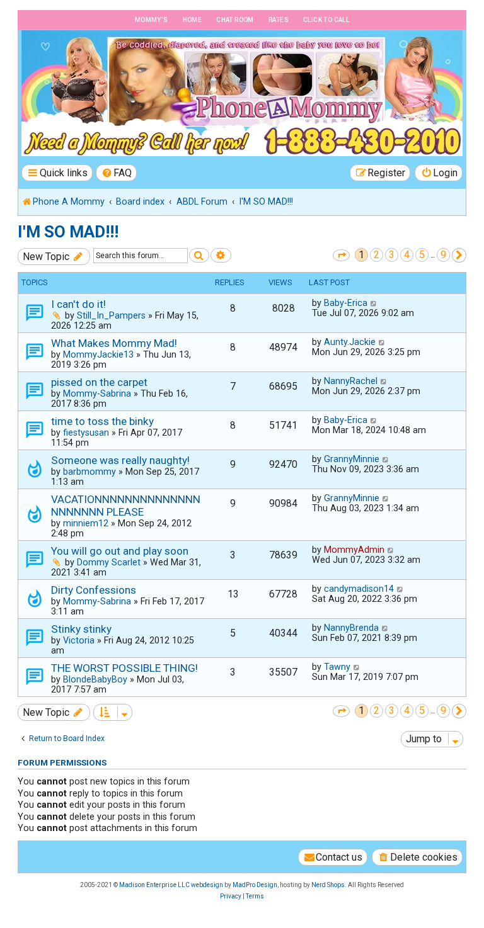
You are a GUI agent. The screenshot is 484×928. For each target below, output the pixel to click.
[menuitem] (116, 172)
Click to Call (326, 19)
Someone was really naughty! (120, 460)
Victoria (79, 640)
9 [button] (443, 255)
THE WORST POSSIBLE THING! (124, 668)
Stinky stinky (81, 629)
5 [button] (422, 255)
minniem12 (85, 523)
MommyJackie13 (98, 354)
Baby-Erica (345, 303)
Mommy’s (151, 19)
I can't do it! (78, 304)
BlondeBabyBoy (95, 679)
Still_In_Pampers (111, 315)
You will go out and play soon (119, 551)
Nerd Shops (328, 884)
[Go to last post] (374, 303)
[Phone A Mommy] (90, 57)
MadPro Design (255, 884)
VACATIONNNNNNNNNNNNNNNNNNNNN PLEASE (125, 505)
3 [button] (392, 255)
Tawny (337, 667)
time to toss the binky (102, 421)
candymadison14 (359, 589)
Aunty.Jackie (350, 342)
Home (192, 19)
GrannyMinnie (351, 459)
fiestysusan (86, 432)
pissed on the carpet (99, 382)
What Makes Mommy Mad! (114, 343)
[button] (341, 255)
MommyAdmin (354, 550)
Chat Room (235, 19)
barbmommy (89, 472)
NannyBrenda (351, 628)
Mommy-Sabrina (97, 393)
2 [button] (376, 255)
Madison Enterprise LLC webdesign (171, 884)
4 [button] (407, 255)
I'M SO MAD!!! (68, 231)
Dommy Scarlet (109, 562)
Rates (278, 19)
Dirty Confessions (93, 590)
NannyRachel (350, 381)
